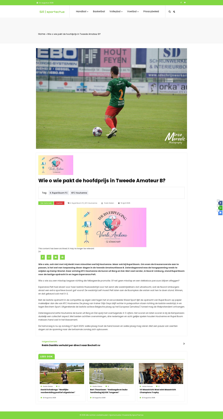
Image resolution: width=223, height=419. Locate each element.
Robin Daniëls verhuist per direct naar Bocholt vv (71, 345)
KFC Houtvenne (79, 192)
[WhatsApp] (49, 257)
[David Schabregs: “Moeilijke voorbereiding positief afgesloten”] (62, 373)
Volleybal (115, 11)
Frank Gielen (109, 203)
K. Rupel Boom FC (59, 192)
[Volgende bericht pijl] (184, 344)
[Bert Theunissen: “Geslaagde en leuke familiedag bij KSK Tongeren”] (111, 373)
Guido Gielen (48, 386)
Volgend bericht (49, 341)
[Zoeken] (170, 11)
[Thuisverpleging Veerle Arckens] (111, 227)
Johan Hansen (147, 386)
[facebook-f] (181, 2)
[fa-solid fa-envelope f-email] (184, 2)
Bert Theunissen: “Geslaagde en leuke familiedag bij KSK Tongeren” (108, 391)
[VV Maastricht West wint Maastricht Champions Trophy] (161, 373)
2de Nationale (46, 203)
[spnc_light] (174, 11)
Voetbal (132, 11)
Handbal (81, 11)
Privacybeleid (151, 11)
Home (41, 34)
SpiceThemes (137, 415)
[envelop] (55, 257)
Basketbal (99, 11)
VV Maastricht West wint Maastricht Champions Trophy (158, 391)
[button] (220, 217)
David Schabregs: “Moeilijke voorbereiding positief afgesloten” (58, 391)
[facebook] (43, 257)
